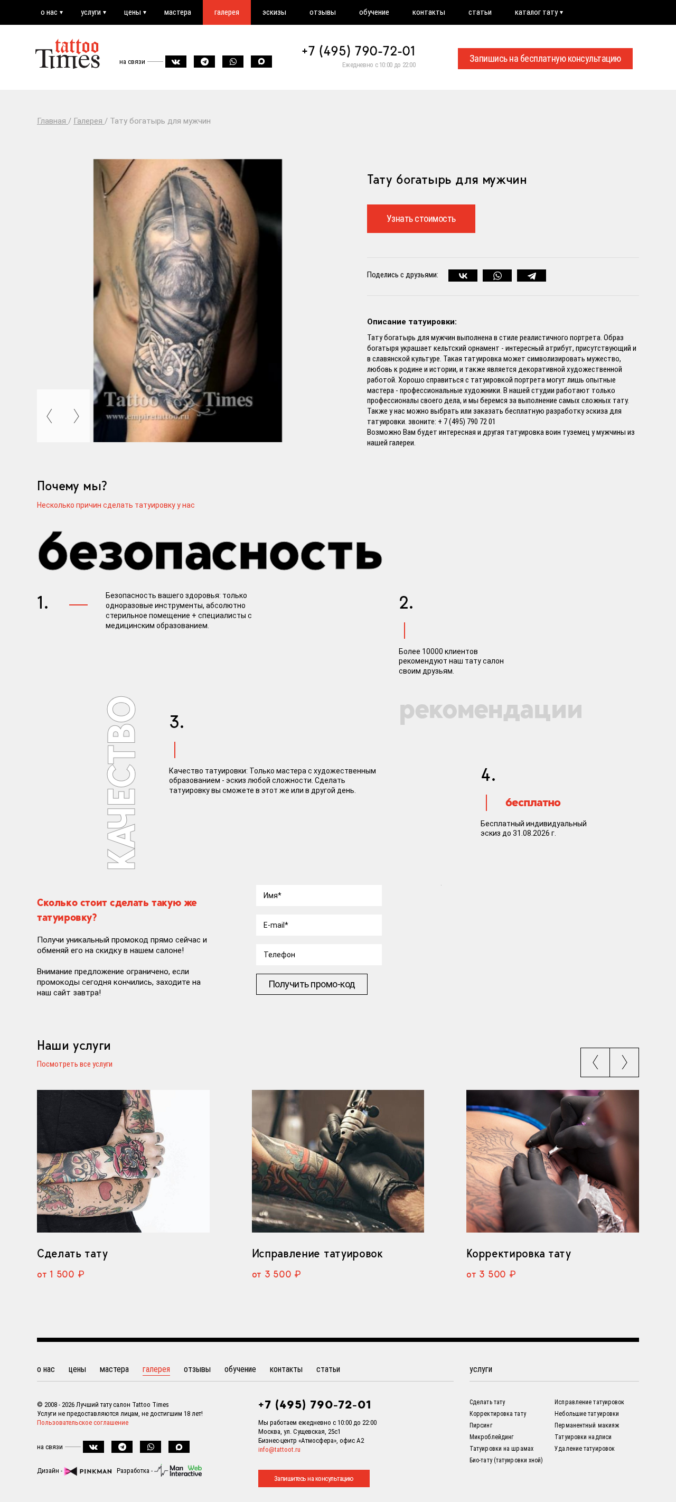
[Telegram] (531, 275)
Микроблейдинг (491, 1437)
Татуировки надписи (583, 1437)
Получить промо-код (311, 984)
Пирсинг (481, 1425)
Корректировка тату (518, 1253)
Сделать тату (72, 1253)
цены (132, 12)
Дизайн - (50, 1471)
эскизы (274, 12)
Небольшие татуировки (587, 1413)
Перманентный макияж (587, 1425)
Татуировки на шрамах (501, 1448)
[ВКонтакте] (462, 275)
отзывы (322, 12)
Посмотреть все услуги (74, 1064)
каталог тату (536, 12)
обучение (374, 12)
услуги (91, 12)
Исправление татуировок (317, 1253)
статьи (480, 12)
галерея (226, 12)
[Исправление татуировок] (338, 1161)
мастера (177, 12)
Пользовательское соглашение (82, 1422)
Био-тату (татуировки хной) (506, 1460)
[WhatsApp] (497, 275)
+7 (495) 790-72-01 (359, 51)
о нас (49, 12)
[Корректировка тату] (552, 1161)
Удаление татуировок (585, 1448)
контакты (428, 12)
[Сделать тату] (123, 1161)
